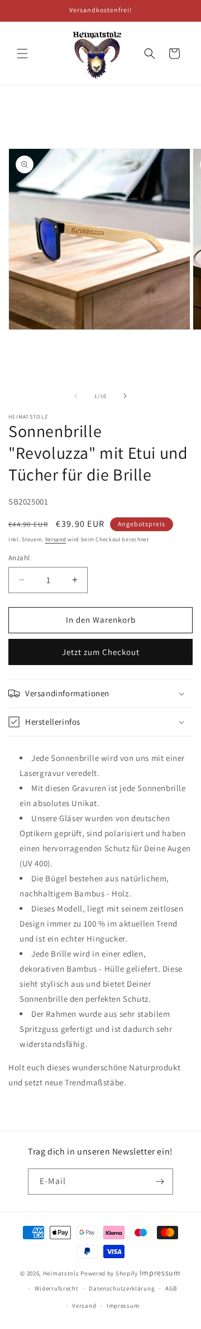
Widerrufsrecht (57, 1288)
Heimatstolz (61, 1273)
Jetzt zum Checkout (101, 652)
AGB (171, 1288)
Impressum (160, 1273)
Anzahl (19, 557)
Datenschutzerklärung (122, 1288)
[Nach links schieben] (76, 396)
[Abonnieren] (160, 1181)
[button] (22, 53)
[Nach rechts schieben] (125, 396)
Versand (55, 539)
